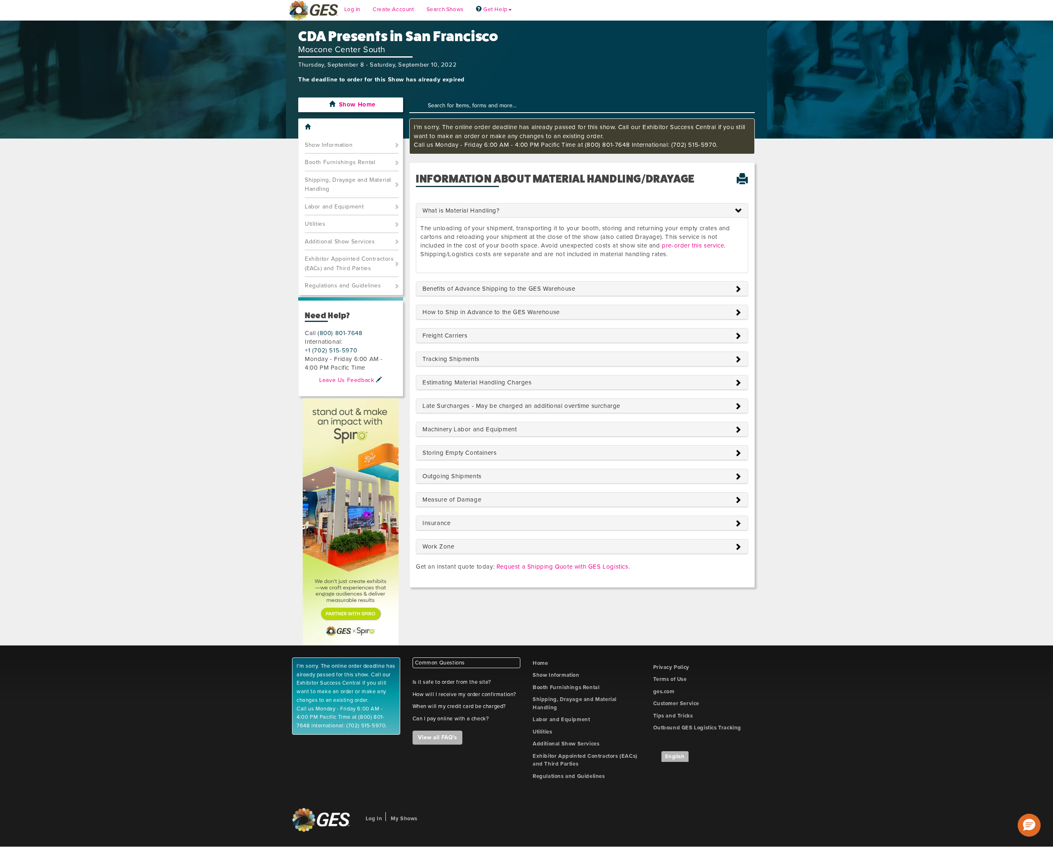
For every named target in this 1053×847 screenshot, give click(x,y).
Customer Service (676, 703)
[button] (1029, 825)
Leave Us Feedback (347, 380)
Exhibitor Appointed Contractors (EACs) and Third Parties (349, 263)
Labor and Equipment (334, 206)
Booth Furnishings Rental (340, 162)
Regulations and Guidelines (343, 285)
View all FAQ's (437, 737)
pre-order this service (693, 245)
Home (540, 663)
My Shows (404, 818)
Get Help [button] (494, 9)
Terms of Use (670, 679)
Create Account (393, 9)
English (675, 756)
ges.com (664, 691)
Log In (352, 9)
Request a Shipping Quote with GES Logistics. (563, 566)
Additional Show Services (340, 241)
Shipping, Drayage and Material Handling (348, 184)
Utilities (315, 223)
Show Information (329, 144)
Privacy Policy (671, 667)
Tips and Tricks (673, 716)
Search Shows (445, 9)
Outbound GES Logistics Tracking (697, 727)
